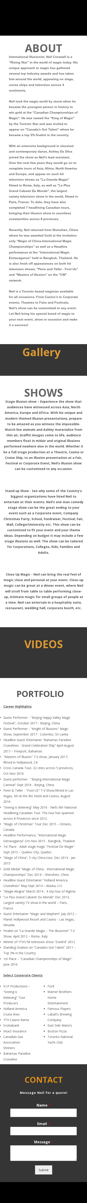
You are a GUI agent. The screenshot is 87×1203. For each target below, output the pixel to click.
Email (43, 1123)
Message (43, 1142)
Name (43, 1105)
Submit (44, 1170)
